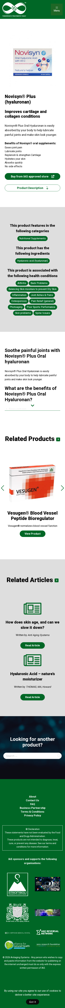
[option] (32, 501)
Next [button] (62, 488)
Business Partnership (32, 807)
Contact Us (32, 800)
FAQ (32, 804)
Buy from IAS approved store (30, 176)
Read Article (32, 645)
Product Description (30, 188)
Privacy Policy (32, 815)
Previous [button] (2, 488)
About (32, 796)
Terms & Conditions (32, 811)
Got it (32, 1001)
